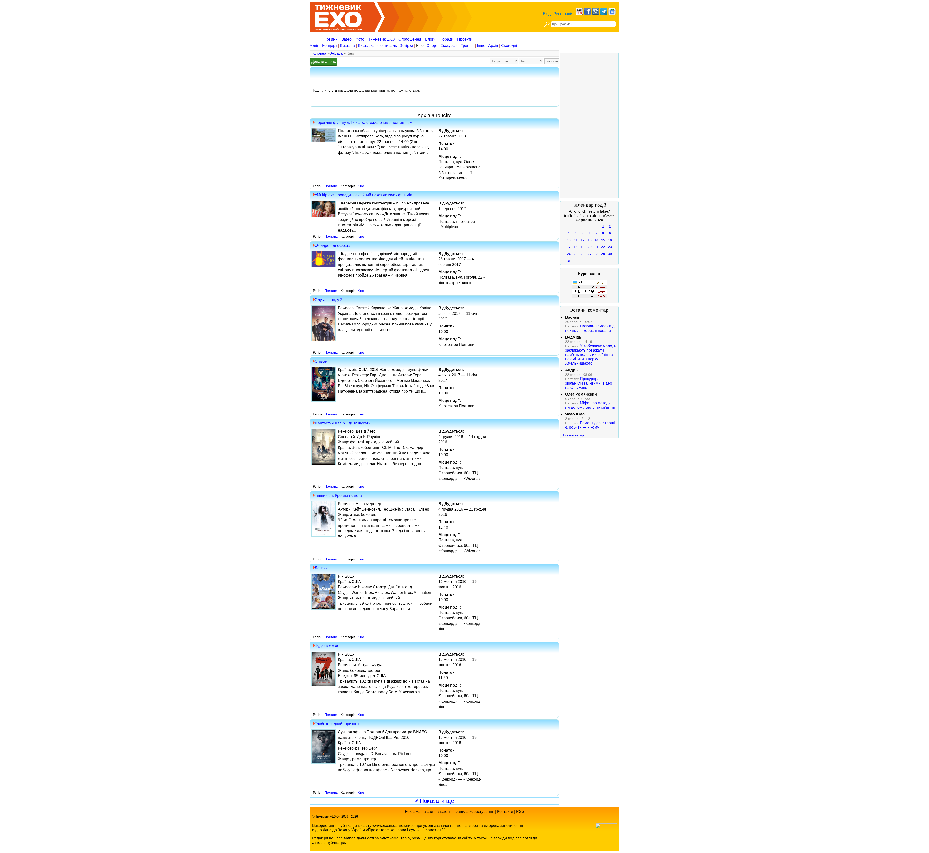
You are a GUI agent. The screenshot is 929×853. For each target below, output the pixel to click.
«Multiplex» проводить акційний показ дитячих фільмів (363, 195)
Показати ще (436, 801)
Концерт (329, 46)
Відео (346, 39)
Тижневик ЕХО (381, 39)
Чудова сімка (326, 646)
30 (610, 254)
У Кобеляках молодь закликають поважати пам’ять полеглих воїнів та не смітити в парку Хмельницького (590, 354)
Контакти (505, 811)
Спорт (432, 46)
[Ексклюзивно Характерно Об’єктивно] (338, 16)
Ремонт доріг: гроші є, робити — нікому (590, 425)
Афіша (336, 53)
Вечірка (406, 46)
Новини (330, 39)
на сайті (428, 811)
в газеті (443, 811)
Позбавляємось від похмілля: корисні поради (589, 328)
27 (590, 254)
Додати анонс (323, 62)
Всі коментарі (573, 435)
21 (596, 247)
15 (603, 240)
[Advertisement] (589, 125)
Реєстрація (563, 14)
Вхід (547, 14)
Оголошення (409, 39)
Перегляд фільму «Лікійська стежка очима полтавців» (363, 123)
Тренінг (467, 46)
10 (569, 240)
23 (610, 247)
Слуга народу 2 (328, 300)
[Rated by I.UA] (606, 830)
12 (582, 240)
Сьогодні (509, 46)
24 (569, 254)
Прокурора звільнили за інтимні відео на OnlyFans (588, 383)
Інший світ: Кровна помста (338, 495)
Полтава (331, 186)
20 (590, 247)
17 (569, 247)
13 (590, 240)
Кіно (420, 46)
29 (603, 254)
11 (575, 240)
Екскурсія (449, 46)
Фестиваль (387, 46)
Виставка (366, 46)
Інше (481, 46)
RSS (520, 811)
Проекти (464, 39)
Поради (446, 39)
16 (610, 240)
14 (596, 240)
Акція (314, 46)
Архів (493, 46)
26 (582, 254)
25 (575, 254)
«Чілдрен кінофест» (333, 245)
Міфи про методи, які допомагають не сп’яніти (590, 405)
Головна (318, 53)
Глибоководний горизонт (337, 724)
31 (569, 261)
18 (575, 247)
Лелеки (321, 568)
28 (596, 254)
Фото (359, 39)
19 (582, 247)
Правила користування (473, 811)
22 (603, 247)
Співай (321, 361)
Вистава (347, 46)
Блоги (430, 39)
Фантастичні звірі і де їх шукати (343, 423)
